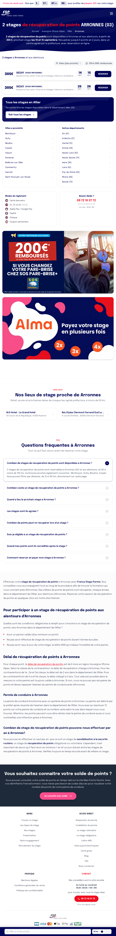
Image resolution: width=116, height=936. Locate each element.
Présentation (29, 836)
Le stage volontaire (86, 830)
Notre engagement (29, 841)
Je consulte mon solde (55, 796)
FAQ (86, 861)
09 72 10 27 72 (86, 200)
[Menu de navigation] (111, 13)
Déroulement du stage (30, 846)
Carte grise (86, 851)
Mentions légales (29, 880)
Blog (86, 856)
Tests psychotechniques (86, 846)
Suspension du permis (86, 820)
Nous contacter (86, 866)
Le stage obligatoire (86, 836)
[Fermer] (113, 3)
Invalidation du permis (86, 825)
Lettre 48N (86, 841)
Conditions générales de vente (29, 885)
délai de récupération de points (45, 664)
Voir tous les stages (19, 114)
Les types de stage (29, 825)
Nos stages (29, 830)
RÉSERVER (103, 74)
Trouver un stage (29, 820)
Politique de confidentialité (29, 891)
